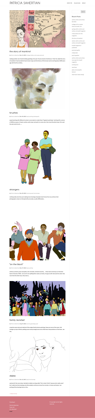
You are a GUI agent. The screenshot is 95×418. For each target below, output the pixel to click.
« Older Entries (13, 393)
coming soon (75, 64)
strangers (14, 190)
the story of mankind (20, 51)
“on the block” (16, 264)
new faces (74, 67)
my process (77, 3)
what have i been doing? (78, 74)
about (84, 3)
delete (13, 376)
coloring (29, 193)
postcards (41, 55)
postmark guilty (76, 50)
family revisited (17, 320)
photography (36, 116)
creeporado (75, 52)
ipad (38, 55)
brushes (14, 113)
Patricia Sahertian (15, 55)
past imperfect (75, 55)
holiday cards (33, 55)
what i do (69, 3)
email (11, 411)
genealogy (33, 323)
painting (31, 116)
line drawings (36, 193)
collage (28, 55)
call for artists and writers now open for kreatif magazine (78, 60)
